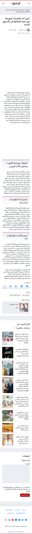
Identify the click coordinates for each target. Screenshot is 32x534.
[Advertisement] (16, 45)
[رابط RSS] (6, 519)
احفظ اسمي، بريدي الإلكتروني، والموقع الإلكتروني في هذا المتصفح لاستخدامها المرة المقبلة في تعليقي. (16, 489)
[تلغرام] (19, 519)
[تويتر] (10, 286)
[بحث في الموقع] (3, 3)
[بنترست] (12, 519)
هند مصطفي (22, 29)
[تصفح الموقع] (29, 3)
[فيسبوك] (27, 286)
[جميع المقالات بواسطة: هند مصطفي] (23, 307)
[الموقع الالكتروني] (16, 307)
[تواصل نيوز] (16, 3)
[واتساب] (16, 286)
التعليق (27, 464)
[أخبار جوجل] (9, 519)
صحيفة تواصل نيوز (15, 295)
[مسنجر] (21, 286)
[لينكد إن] (16, 519)
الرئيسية (28, 9)
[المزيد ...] (4, 286)
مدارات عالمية (21, 33)
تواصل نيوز (26, 295)
